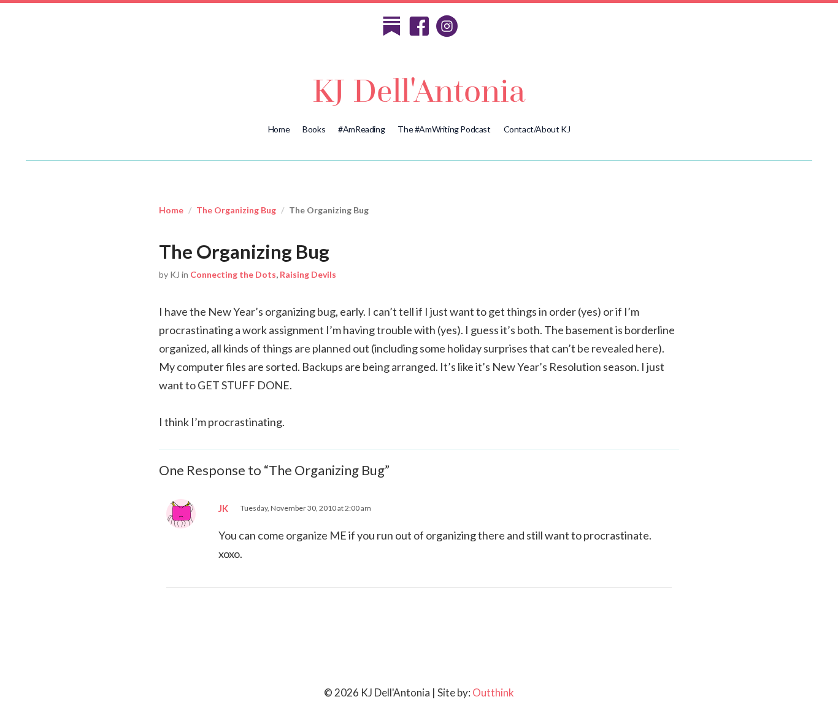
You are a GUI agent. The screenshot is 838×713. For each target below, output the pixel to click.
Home (279, 129)
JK (223, 508)
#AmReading (361, 129)
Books (313, 129)
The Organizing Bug (236, 210)
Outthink (493, 692)
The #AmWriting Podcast (444, 129)
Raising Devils (308, 274)
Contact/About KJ (537, 129)
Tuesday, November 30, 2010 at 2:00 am (305, 508)
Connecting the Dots (233, 274)
